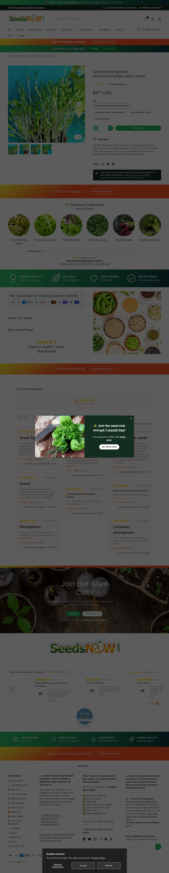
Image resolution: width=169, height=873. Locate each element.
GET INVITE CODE (109, 447)
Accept (83, 865)
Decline (108, 865)
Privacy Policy (98, 858)
